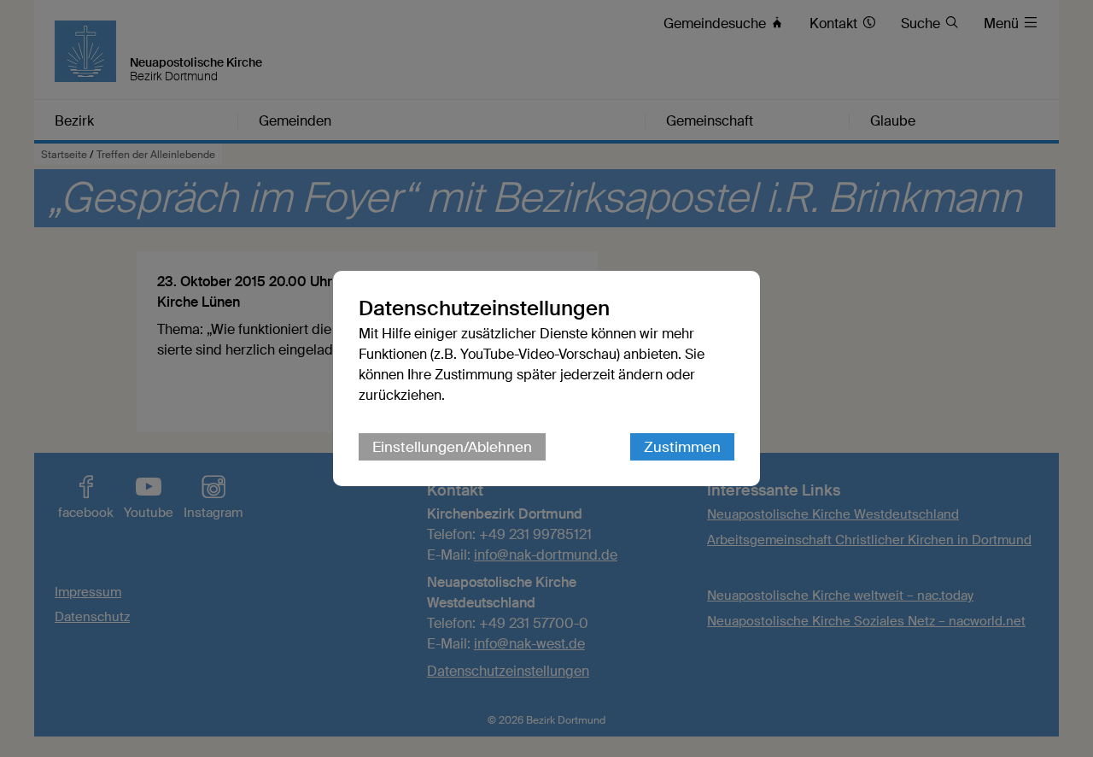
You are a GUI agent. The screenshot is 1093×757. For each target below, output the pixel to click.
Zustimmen (682, 446)
